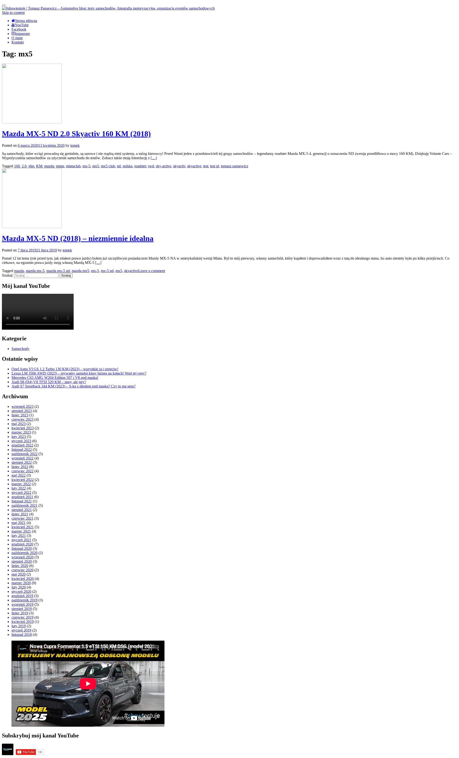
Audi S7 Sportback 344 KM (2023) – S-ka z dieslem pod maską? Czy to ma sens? (73, 386)
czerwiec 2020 (22, 570)
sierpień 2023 (21, 411)
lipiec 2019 (19, 613)
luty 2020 (18, 587)
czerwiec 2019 (22, 617)
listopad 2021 (21, 501)
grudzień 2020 (22, 544)
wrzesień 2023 (22, 406)
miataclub (73, 166)
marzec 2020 (21, 583)
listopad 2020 (21, 548)
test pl (214, 166)
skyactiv (179, 166)
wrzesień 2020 (22, 557)
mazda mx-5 (35, 271)
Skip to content (13, 13)
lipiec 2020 (19, 566)
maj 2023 (18, 424)
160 (17, 166)
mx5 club (108, 166)
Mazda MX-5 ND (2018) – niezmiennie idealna (77, 238)
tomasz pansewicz (234, 166)
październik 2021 (24, 505)
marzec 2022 (21, 484)
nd (119, 166)
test (205, 166)
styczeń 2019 (21, 630)
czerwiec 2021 (22, 518)
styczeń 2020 (21, 591)
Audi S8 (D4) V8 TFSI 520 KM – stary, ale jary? (48, 382)
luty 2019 (18, 626)
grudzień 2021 (22, 497)
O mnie (17, 38)
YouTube (22, 25)
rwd (151, 166)
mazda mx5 (80, 271)
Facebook (18, 29)
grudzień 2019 (22, 596)
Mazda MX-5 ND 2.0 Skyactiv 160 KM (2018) (76, 133)
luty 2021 (18, 536)
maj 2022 (18, 475)
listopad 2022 (21, 449)
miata (60, 166)
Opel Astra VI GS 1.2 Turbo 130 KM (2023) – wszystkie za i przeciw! (64, 369)
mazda (49, 166)
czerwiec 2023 (22, 419)
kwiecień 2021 (22, 527)
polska (127, 166)
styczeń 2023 (21, 441)
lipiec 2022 (19, 467)
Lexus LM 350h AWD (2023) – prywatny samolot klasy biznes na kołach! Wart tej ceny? (78, 373)
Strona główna (26, 21)
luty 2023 (18, 437)
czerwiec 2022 (22, 471)
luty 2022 (18, 488)
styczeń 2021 (21, 540)
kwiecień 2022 (22, 480)
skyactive (194, 166)
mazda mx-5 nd (58, 271)
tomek (75, 145)
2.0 (24, 166)
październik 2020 (24, 553)
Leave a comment (151, 271)
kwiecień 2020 (22, 579)
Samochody (20, 349)
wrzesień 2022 (22, 458)
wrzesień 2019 (22, 604)
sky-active (163, 166)
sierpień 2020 (21, 561)
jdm (31, 166)
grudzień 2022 (22, 445)
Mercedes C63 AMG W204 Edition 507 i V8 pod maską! (54, 378)
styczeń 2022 (21, 493)
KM (39, 166)
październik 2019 (24, 600)
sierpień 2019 (21, 609)
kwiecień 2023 (22, 428)
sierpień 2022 (21, 462)
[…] (154, 158)
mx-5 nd (107, 271)
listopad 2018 (21, 635)
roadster (140, 166)
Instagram (22, 34)
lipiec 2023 (19, 415)
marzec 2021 (21, 531)
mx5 (95, 166)
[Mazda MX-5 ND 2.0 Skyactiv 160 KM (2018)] (32, 122)
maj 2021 (18, 523)
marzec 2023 (21, 432)
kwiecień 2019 (22, 622)
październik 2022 (24, 454)
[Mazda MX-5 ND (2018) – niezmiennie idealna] (32, 227)
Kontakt (17, 42)
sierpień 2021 (21, 510)
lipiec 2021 (19, 514)
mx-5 (86, 166)
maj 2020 (18, 574)
